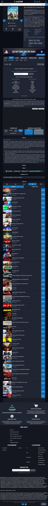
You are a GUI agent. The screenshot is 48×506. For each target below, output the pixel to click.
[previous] (4, 20)
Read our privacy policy (30, 502)
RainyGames (37, 32)
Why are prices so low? (14, 434)
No (25, 504)
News (25, 60)
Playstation (28, 457)
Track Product (13, 133)
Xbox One (35, 37)
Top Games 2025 (41, 460)
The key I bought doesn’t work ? (16, 436)
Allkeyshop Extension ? (14, 442)
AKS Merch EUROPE (41, 464)
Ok (22, 504)
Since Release (6, 131)
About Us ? (12, 429)
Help (44, 504)
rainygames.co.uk (38, 31)
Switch (43, 37)
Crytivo (36, 34)
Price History (11, 60)
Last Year (11, 130)
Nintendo (28, 462)
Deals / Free (40, 456)
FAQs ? (11, 440)
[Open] (2, 1)
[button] (45, 1)
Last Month (20, 131)
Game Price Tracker (42, 450)
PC (29, 37)
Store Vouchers (41, 447)
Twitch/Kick (4, 447)
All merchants (24, 95)
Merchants (4, 450)
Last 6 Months (15, 131)
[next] (21, 20)
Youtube (20, 447)
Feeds (21, 60)
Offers (5, 60)
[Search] (46, 4)
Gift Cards (40, 454)
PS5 (32, 37)
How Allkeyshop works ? (14, 432)
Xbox (27, 452)
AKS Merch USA (41, 462)
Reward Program (41, 452)
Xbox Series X (39, 37)
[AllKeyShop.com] (18, 1)
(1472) (40, 171)
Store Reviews (40, 458)
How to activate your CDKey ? (15, 438)
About (17, 60)
